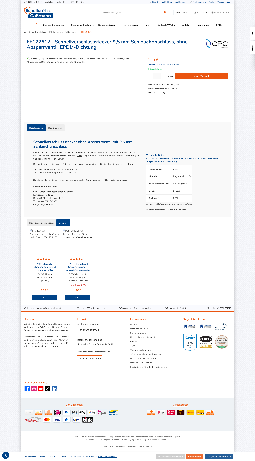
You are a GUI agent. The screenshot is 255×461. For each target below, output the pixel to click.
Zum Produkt (44, 298)
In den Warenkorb (201, 76)
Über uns (134, 324)
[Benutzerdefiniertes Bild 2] (205, 326)
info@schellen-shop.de (51, 2)
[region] (84, 85)
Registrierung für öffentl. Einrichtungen (168, 2)
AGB (132, 345)
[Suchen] (165, 12)
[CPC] (216, 45)
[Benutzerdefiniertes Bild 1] (190, 326)
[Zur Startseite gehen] (38, 12)
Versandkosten (120, 437)
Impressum (108, 446)
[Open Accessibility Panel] (5, 455)
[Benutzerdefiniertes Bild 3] (221, 326)
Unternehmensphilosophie (143, 337)
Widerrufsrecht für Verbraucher (145, 354)
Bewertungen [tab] (55, 127)
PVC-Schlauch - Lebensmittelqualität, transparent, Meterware (44, 267)
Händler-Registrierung (141, 362)
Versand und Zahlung (140, 350)
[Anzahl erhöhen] (164, 76)
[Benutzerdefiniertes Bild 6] (221, 342)
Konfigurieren (194, 456)
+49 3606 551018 (31, 2)
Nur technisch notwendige (170, 456)
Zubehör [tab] (63, 222)
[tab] (36, 127)
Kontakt (134, 341)
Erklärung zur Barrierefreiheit (139, 446)
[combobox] (132, 12)
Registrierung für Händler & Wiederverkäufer (212, 2)
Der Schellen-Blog (139, 328)
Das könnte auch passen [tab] (41, 222)
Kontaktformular (102, 351)
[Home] (36, 25)
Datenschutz (120, 446)
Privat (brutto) (181, 12)
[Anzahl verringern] (150, 76)
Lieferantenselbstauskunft (143, 358)
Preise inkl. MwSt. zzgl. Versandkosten (163, 64)
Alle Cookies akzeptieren (218, 456)
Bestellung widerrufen (90, 358)
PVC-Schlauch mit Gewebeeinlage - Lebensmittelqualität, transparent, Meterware (78, 267)
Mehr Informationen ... (107, 456)
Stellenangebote (138, 333)
